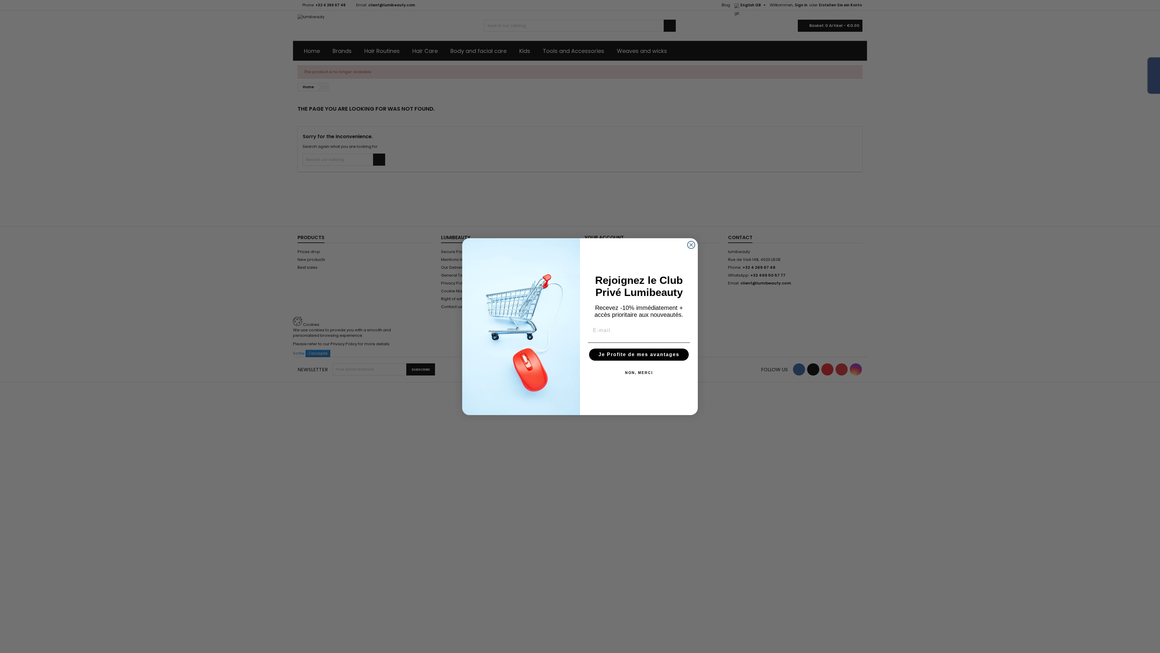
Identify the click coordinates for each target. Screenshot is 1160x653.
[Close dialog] (691, 245)
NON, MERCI (639, 373)
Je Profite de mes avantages (638, 354)
